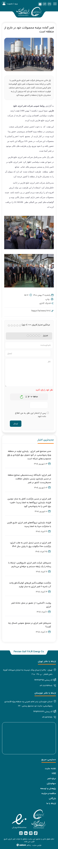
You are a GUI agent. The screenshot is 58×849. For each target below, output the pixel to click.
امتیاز (45, 335)
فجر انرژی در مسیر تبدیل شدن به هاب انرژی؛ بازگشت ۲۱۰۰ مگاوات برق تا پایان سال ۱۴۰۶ (30, 544)
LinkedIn (26, 833)
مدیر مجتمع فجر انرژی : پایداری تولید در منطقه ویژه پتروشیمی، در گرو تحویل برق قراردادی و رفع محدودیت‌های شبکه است (29, 454)
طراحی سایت (36, 845)
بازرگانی (52, 798)
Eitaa (35, 833)
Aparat (31, 833)
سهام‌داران (51, 783)
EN (49, 4)
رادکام (29, 845)
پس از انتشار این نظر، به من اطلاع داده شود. (30, 414)
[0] (9, 325)
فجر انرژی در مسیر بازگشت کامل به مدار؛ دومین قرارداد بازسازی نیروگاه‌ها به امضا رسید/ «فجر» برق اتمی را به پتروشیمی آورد (29, 502)
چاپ (48, 299)
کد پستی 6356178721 (42, 711)
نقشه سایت (50, 768)
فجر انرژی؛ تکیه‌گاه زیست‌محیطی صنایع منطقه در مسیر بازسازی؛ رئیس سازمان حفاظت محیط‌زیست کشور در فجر (29, 478)
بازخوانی (21, 396)
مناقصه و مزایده (49, 793)
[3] (33, 335)
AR (44, 4)
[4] (36, 335)
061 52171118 (47, 717)
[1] (28, 335)
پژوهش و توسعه (48, 788)
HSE (54, 773)
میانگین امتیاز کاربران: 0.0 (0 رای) (36, 324)
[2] (30, 335)
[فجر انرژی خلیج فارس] (29, 12)
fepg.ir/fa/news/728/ (41, 311)
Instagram (21, 833)
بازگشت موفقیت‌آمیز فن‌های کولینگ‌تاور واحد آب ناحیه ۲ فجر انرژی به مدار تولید (30, 584)
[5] (39, 335)
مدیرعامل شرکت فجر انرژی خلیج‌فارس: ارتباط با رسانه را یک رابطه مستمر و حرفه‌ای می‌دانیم (29, 564)
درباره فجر (51, 778)
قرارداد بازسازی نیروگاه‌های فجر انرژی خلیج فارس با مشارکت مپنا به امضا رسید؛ (29, 524)
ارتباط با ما (51, 803)
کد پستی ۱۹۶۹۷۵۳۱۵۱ (43, 680)
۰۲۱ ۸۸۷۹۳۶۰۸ (46, 685)
